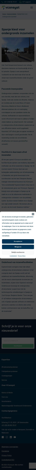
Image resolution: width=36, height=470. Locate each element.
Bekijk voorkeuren (18, 252)
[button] (33, 214)
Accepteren (18, 241)
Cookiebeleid (13, 256)
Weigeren (18, 247)
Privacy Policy (21, 256)
